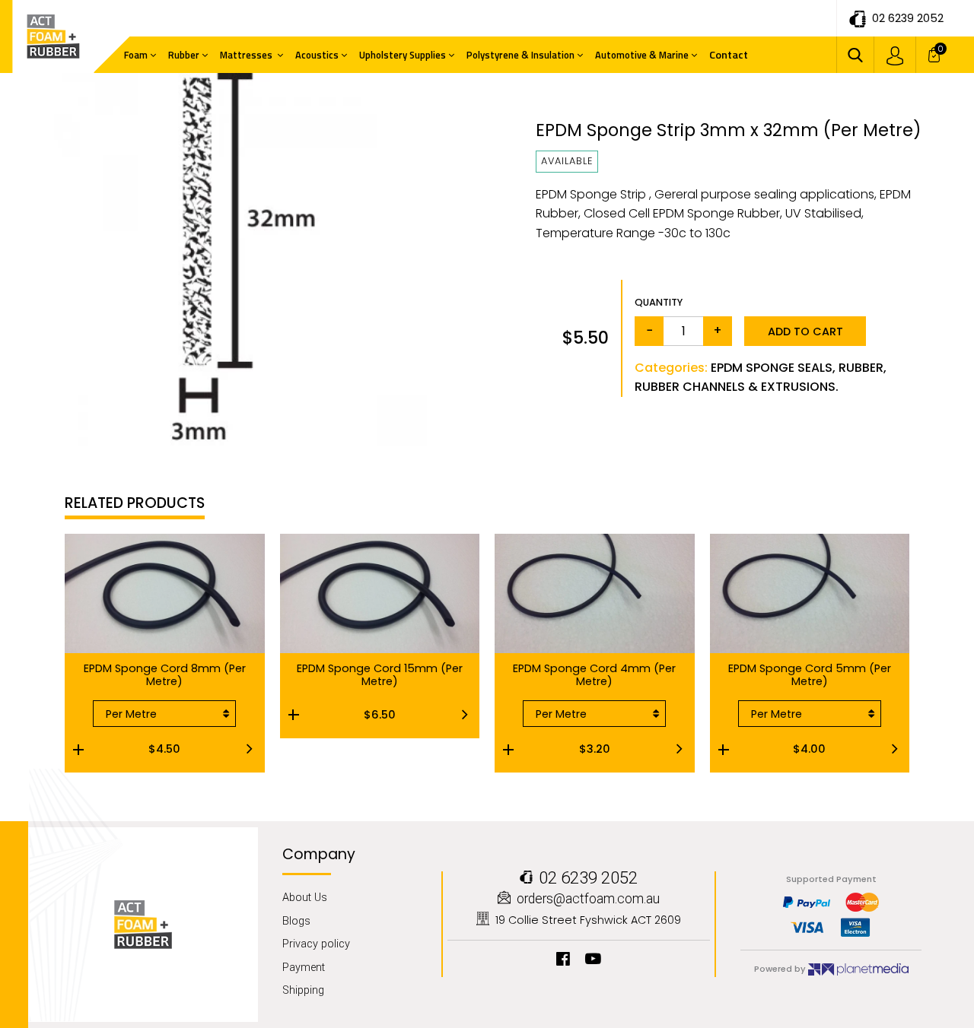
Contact (728, 54)
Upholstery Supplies (402, 54)
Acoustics (317, 54)
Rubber (183, 54)
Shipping (303, 990)
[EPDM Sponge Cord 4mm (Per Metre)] (517, 749)
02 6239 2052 (908, 18)
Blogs (296, 921)
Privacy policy (316, 944)
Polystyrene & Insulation (520, 54)
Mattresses (247, 54)
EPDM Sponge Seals (771, 367)
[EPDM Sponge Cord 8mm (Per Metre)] (87, 749)
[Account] (894, 54)
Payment (303, 967)
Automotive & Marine (642, 54)
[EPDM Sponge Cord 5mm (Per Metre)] (732, 749)
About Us (304, 897)
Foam (136, 54)
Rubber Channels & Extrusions (735, 386)
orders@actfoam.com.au (588, 899)
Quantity (659, 302)
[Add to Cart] (302, 714)
